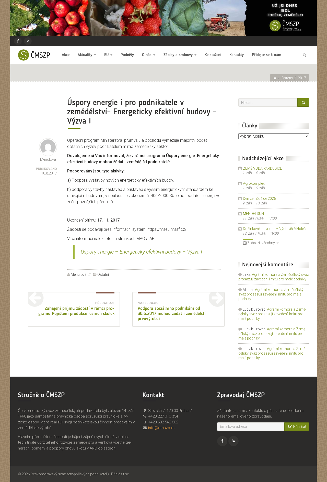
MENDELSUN (253, 214)
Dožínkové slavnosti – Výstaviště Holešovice (278, 229)
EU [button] (107, 55)
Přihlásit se (120, 474)
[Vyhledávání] (304, 55)
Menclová (79, 274)
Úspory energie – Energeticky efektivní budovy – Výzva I (141, 252)
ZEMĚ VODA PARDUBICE (262, 168)
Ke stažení (213, 55)
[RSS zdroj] (28, 41)
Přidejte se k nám (266, 55)
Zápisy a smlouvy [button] (179, 55)
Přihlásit (299, 426)
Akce (65, 55)
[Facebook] (18, 41)
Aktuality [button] (86, 55)
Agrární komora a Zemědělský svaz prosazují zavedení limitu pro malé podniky (270, 294)
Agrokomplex (254, 183)
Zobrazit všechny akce (265, 243)
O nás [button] (147, 55)
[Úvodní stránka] (275, 78)
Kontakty (236, 55)
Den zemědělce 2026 (259, 198)
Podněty (127, 55)
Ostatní (103, 274)
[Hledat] (303, 102)
